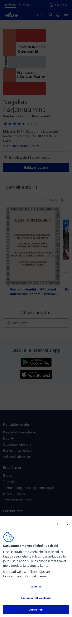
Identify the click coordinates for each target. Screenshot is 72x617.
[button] (61, 524)
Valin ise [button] (36, 586)
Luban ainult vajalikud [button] (36, 597)
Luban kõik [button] (36, 609)
